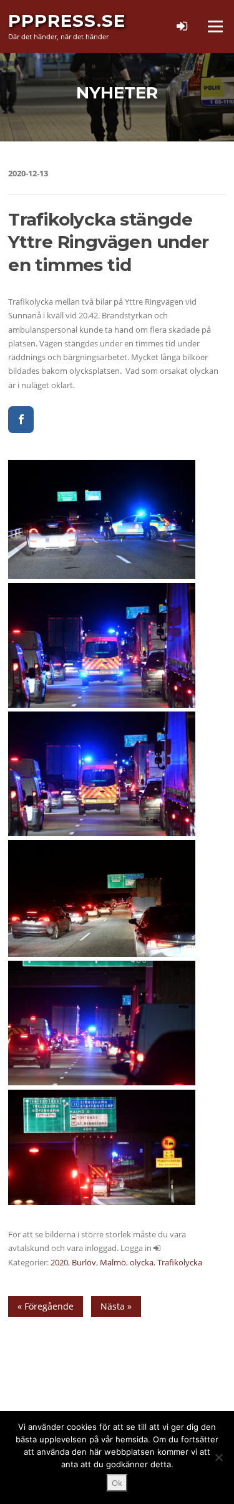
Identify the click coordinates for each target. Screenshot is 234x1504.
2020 (59, 1262)
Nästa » (116, 1306)
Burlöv (84, 1262)
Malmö (113, 1262)
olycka (142, 1262)
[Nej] (218, 1457)
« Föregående (45, 1306)
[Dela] (21, 419)
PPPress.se (66, 20)
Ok (117, 1482)
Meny (214, 26)
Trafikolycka (179, 1262)
